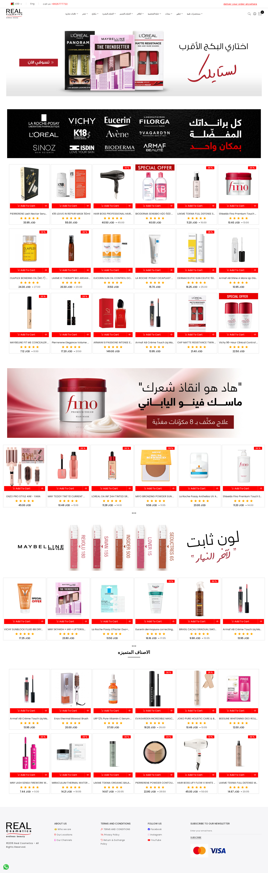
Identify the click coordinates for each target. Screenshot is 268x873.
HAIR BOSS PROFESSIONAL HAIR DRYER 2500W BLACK (113, 213)
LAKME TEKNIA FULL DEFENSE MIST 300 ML (238, 783)
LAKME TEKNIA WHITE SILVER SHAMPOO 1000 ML (242, 629)
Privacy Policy (111, 834)
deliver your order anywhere (240, 4)
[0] (260, 14)
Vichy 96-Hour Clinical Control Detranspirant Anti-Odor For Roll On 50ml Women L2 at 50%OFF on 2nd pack (238, 342)
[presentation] (133, 513)
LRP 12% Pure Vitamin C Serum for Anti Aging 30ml (113, 718)
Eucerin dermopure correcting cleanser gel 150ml (111, 629)
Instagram (156, 834)
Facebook (156, 829)
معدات (168, 13)
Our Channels (64, 840)
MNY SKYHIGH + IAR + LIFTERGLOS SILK (23, 629)
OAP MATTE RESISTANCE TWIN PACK (196, 342)
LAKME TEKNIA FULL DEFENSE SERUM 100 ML (196, 213)
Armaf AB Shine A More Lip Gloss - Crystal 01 (238, 278)
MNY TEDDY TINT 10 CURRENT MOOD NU (23, 496)
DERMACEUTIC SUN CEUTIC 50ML (196, 278)
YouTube (155, 840)
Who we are (64, 829)
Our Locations (64, 834)
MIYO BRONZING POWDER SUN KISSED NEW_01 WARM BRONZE (111, 496)
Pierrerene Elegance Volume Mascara (71, 342)
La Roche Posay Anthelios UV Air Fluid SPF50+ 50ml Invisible (154, 496)
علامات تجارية (70, 13)
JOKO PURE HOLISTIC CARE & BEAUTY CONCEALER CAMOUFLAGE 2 (196, 718)
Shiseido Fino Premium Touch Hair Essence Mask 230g (238, 213)
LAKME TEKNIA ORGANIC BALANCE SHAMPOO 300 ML (113, 783)
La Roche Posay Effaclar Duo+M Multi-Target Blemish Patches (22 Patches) (67, 629)
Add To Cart (27, 206)
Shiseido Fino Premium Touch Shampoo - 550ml (198, 496)
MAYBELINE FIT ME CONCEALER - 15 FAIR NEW (29, 342)
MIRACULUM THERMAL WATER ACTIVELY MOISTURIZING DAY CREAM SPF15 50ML (71, 783)
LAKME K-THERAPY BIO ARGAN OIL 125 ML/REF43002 (71, 278)
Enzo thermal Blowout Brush (71, 718)
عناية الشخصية (154, 13)
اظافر (139, 13)
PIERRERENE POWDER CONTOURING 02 (154, 783)
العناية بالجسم (125, 13)
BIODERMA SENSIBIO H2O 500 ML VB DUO (154, 213)
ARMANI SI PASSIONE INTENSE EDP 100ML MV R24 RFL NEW (113, 342)
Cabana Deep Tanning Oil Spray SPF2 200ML (242, 496)
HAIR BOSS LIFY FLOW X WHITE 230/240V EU (196, 783)
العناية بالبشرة (108, 13)
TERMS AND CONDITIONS (116, 829)
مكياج (94, 13)
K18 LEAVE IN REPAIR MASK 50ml (71, 213)
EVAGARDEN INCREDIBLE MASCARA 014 (154, 718)
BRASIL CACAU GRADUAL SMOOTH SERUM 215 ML (154, 629)
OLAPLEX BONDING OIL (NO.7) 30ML (29, 278)
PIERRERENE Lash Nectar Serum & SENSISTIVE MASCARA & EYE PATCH (29, 213)
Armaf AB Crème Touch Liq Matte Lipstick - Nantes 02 (198, 629)
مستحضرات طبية (194, 13)
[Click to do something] (6, 866)
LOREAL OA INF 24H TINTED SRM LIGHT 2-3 (67, 496)
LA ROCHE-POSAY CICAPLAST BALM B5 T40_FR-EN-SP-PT (154, 278)
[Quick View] (46, 206)
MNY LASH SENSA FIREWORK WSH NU (29, 783)
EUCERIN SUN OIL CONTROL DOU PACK (113, 278)
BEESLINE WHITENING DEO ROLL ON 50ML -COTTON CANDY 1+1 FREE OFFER (238, 718)
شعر (84, 13)
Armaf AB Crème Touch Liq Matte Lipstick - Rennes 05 (154, 342)
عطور (178, 13)
